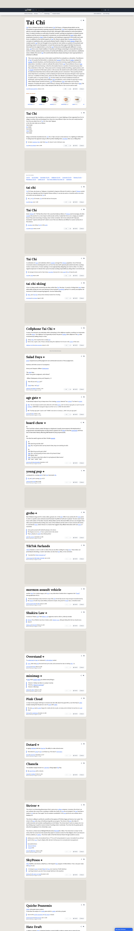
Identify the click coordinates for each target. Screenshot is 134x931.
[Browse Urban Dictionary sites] (29, 10)
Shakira (55, 620)
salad (30, 372)
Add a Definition (97, 13)
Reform (44, 617)
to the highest (49, 660)
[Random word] (102, 10)
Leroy (29, 664)
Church (31, 601)
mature (70, 401)
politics (39, 835)
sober (80, 703)
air (78, 334)
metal (38, 534)
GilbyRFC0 (34, 388)
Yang (27, 131)
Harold (30, 848)
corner (71, 342)
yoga (36, 263)
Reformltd (35, 625)
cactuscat (32, 537)
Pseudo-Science (56, 13)
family (77, 593)
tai (68, 272)
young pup (28, 481)
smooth (31, 70)
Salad (29, 385)
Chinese (78, 191)
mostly (35, 680)
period (59, 60)
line (54, 599)
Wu (27, 127)
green (27, 361)
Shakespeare (45, 368)
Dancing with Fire (34, 89)
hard (72, 35)
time (63, 431)
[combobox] (69, 10)
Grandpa (30, 225)
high (41, 37)
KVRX (39, 603)
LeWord (32, 690)
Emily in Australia (38, 345)
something (61, 289)
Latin (45, 768)
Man (32, 340)
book (36, 869)
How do (36, 685)
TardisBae (33, 774)
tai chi (27, 202)
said (38, 385)
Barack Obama (32, 846)
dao (80, 83)
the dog (33, 481)
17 (40, 532)
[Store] (105, 10)
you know (40, 685)
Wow (29, 295)
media (43, 911)
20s (55, 475)
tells (38, 680)
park (46, 225)
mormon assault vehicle (31, 603)
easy (80, 287)
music (79, 517)
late (47, 475)
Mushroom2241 (38, 917)
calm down (59, 752)
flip (58, 768)
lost (44, 748)
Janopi (31, 275)
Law (38, 617)
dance (33, 334)
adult (40, 475)
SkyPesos (28, 874)
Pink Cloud (28, 713)
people (72, 41)
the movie (47, 915)
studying (35, 142)
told (38, 664)
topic (36, 660)
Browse (36, 13)
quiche (35, 915)
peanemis (40, 915)
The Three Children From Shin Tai (55, 179)
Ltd (47, 617)
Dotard (27, 755)
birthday (30, 407)
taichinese (69, 179)
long (42, 748)
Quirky (28, 909)
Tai (27, 27)
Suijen (31, 202)
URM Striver (33, 851)
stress (71, 39)
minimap (28, 690)
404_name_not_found (36, 874)
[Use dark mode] (108, 10)
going (36, 752)
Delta (27, 864)
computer (74, 431)
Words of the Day (28, 13)
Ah (28, 478)
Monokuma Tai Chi (31, 179)
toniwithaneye (35, 713)
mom (30, 771)
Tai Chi (27, 89)
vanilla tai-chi (41, 179)
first (58, 287)
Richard (30, 620)
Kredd (31, 228)
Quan (46, 142)
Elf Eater (34, 666)
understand (31, 660)
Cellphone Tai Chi (55, 177)
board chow (28, 462)
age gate (28, 413)
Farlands (41, 555)
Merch (82, 89)
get (40, 752)
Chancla (27, 774)
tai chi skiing (35, 177)
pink (81, 708)
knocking (65, 139)
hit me (33, 771)
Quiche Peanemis (29, 917)
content (58, 401)
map (28, 680)
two (81, 64)
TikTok (28, 550)
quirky (53, 911)
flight (44, 869)
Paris (48, 869)
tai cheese (35, 298)
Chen (38, 142)
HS (32, 813)
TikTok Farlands (29, 558)
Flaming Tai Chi (77, 177)
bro (44, 555)
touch (49, 705)
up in (38, 381)
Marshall (56, 831)
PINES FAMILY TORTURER (39, 558)
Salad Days (28, 388)
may (63, 82)
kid (48, 768)
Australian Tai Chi (44, 177)
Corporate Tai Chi (66, 177)
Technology (47, 13)
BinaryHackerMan (36, 462)
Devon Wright (33, 145)
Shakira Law (28, 625)
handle (30, 62)
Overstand (28, 666)
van (48, 593)
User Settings (106, 13)
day (36, 295)
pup (40, 478)
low (59, 552)
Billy (29, 405)
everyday (50, 272)
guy (33, 708)
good (64, 272)
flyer (56, 864)
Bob (29, 446)
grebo (27, 537)
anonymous (33, 755)
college (60, 809)
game (59, 405)
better (72, 60)
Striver (27, 851)
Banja (33, 413)
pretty (39, 708)
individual (33, 748)
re (32, 478)
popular (53, 263)
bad (49, 340)
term (32, 593)
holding (64, 334)
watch (80, 401)
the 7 (72, 664)
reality (55, 705)
